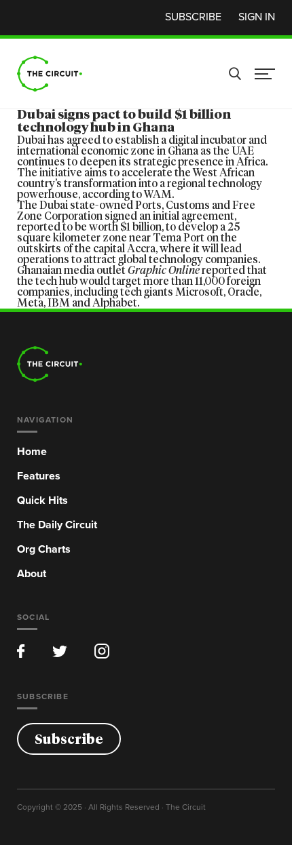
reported (223, 270)
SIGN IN (256, 16)
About (31, 573)
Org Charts (44, 549)
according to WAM (127, 194)
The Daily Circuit (57, 524)
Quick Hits (42, 500)
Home (32, 451)
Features (38, 476)
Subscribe (193, 16)
